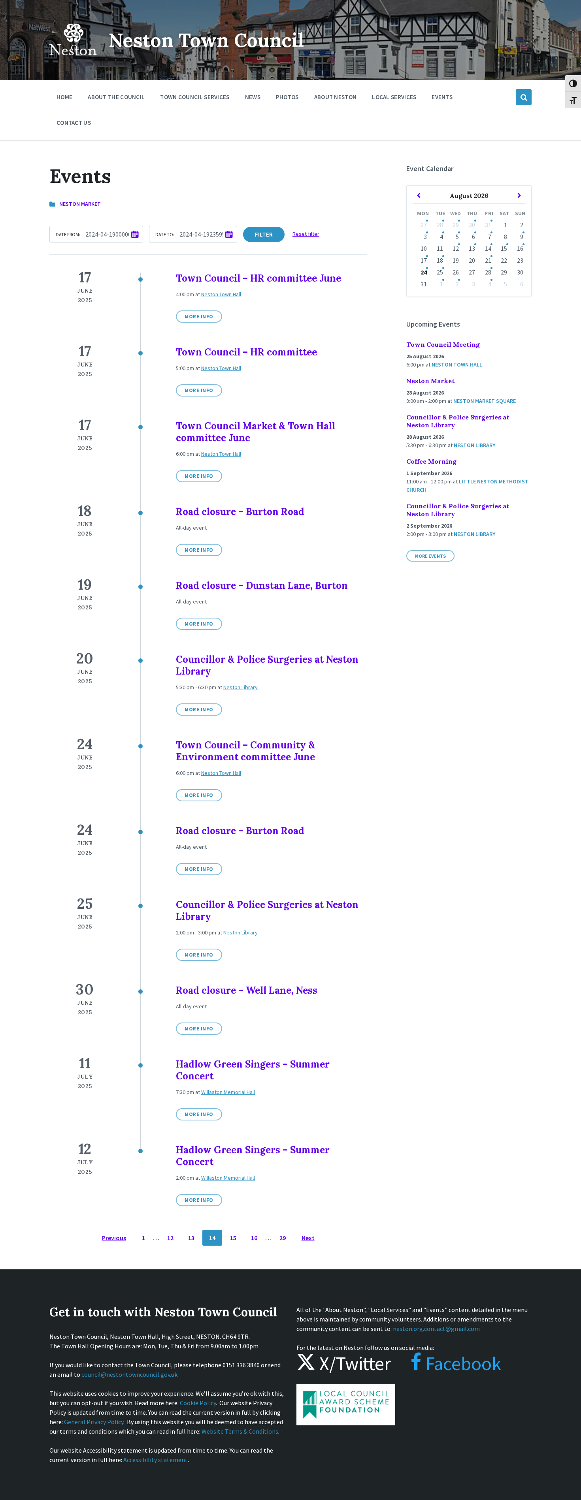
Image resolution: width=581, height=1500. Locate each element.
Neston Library (240, 687)
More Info (199, 316)
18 (440, 260)
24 (424, 272)
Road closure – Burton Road (240, 512)
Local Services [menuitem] (394, 97)
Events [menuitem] (442, 97)
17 (424, 260)
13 (191, 1238)
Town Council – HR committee (246, 352)
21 (488, 260)
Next (308, 1238)
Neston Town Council (206, 40)
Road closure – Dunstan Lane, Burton (262, 585)
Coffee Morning (431, 461)
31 (488, 225)
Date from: (68, 234)
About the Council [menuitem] (116, 97)
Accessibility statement (155, 1460)
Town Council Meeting (443, 344)
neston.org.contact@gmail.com (436, 1329)
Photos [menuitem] (287, 97)
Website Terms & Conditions (240, 1431)
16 (254, 1238)
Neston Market (80, 203)
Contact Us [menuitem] (74, 122)
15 (233, 1238)
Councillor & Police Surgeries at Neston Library (267, 665)
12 (170, 1238)
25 (440, 272)
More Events (430, 556)
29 (282, 1238)
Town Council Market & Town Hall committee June (255, 432)
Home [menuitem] (64, 97)
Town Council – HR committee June (258, 278)
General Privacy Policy (93, 1422)
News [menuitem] (252, 97)
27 (424, 225)
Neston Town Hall (221, 294)
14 (212, 1238)
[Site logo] (73, 61)
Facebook (461, 1363)
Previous (114, 1238)
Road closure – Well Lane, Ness (246, 990)
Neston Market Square (484, 400)
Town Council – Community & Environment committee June (245, 751)
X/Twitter (353, 1363)
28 (440, 225)
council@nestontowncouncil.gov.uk (129, 1374)
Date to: (164, 234)
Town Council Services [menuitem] (194, 97)
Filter (264, 234)
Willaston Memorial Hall (228, 1092)
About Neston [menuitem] (335, 97)
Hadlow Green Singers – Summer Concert (253, 1070)
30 (472, 225)
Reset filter (305, 233)
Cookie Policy (198, 1403)
